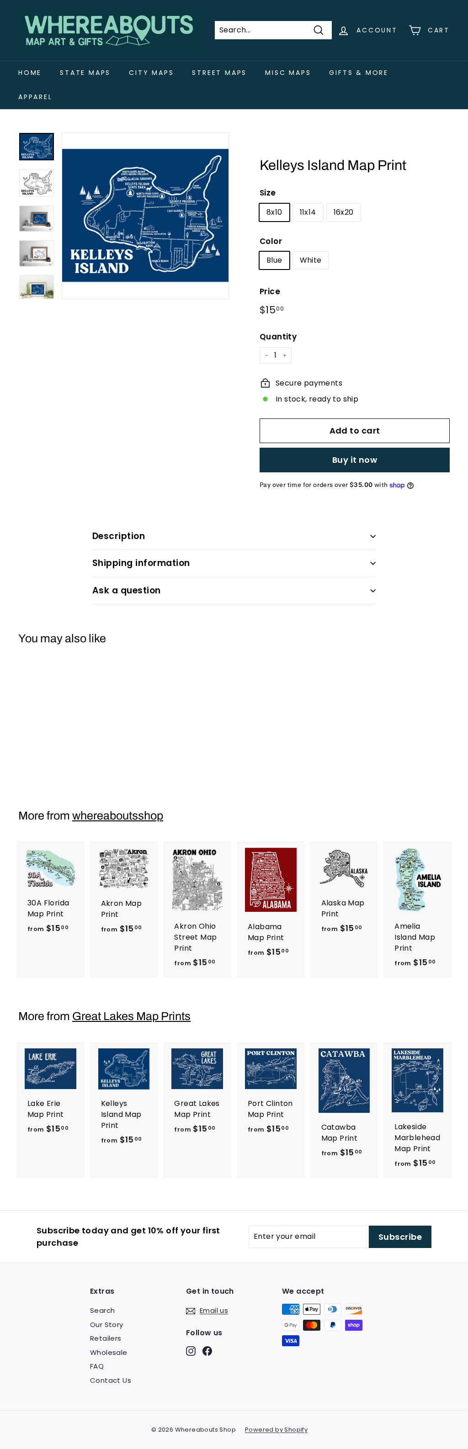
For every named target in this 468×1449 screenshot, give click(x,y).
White (311, 260)
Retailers (106, 1338)
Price (270, 291)
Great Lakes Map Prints (131, 1016)
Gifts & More (358, 72)
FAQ (97, 1366)
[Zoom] (145, 215)
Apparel (35, 96)
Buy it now (355, 459)
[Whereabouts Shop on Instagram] (191, 1350)
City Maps (151, 72)
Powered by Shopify (276, 1429)
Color (271, 241)
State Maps (85, 72)
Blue (274, 260)
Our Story (106, 1324)
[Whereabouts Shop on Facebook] (207, 1350)
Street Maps (219, 72)
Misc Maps (288, 72)
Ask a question (126, 590)
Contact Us (110, 1380)
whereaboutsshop (117, 815)
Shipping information (141, 563)
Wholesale (109, 1352)
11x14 (308, 212)
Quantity (278, 336)
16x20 (344, 212)
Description (118, 536)
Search (102, 1310)
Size (268, 192)
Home (30, 72)
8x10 (274, 212)
